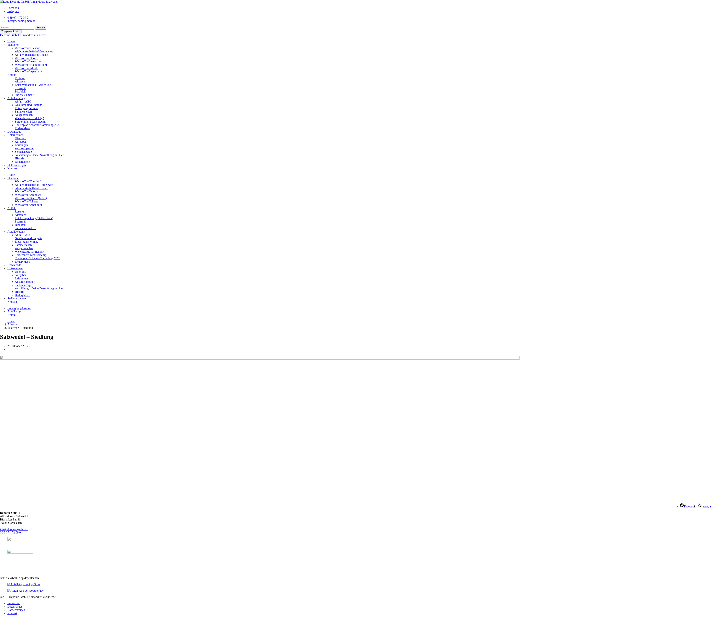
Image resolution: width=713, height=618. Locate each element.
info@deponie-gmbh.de (14, 529)
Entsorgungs (19, 308)
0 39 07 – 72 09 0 (10, 532)
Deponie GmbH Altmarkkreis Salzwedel (24, 35)
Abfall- (14, 311)
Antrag (11, 314)
